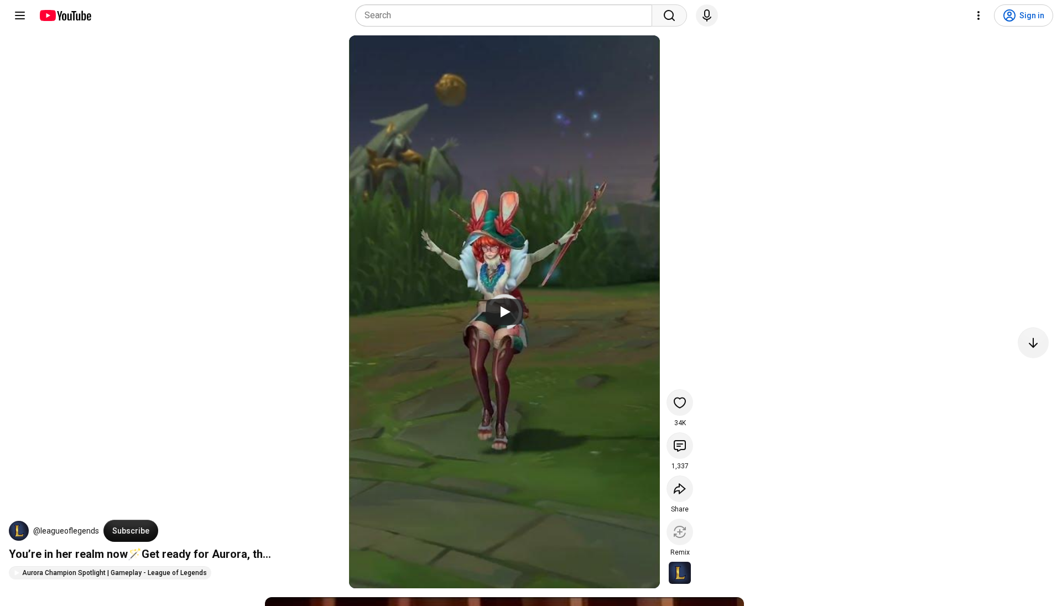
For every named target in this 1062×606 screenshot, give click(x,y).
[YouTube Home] (65, 15)
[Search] (669, 15)
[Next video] (1033, 342)
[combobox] (507, 15)
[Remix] (680, 532)
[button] (19, 531)
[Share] (680, 489)
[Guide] (20, 15)
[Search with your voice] (707, 15)
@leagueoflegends (66, 530)
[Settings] (978, 15)
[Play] (504, 312)
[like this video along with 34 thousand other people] (680, 402)
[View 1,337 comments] (680, 445)
